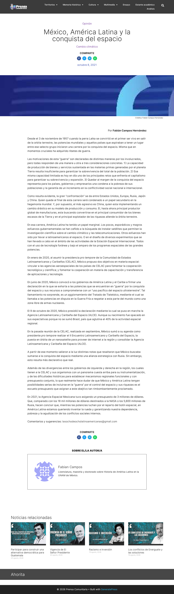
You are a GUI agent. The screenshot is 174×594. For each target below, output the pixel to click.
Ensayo (126, 4)
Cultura (92, 4)
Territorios (49, 4)
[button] (162, 5)
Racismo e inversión (100, 549)
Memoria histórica (72, 4)
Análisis (151, 8)
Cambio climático (87, 46)
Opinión (87, 23)
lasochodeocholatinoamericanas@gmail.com (89, 421)
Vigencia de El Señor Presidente (60, 551)
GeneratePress (109, 589)
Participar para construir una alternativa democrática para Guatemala (27, 552)
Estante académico (145, 4)
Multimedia (109, 4)
